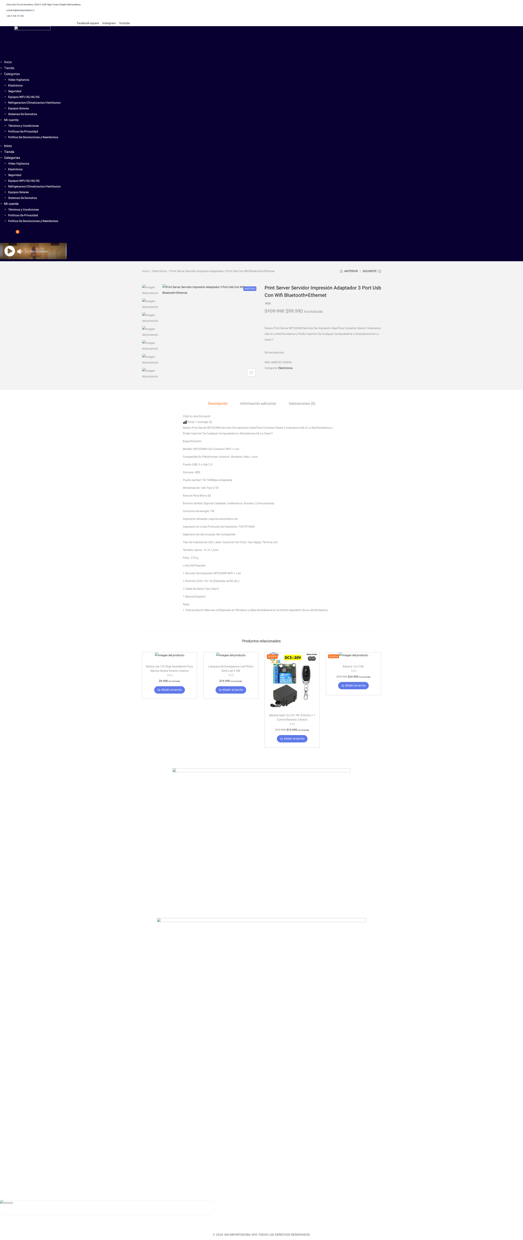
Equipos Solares (18, 108)
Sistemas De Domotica (22, 114)
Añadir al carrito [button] (171, 690)
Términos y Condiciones (23, 126)
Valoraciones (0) (302, 403)
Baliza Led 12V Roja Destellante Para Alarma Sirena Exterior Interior (169, 670)
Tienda (9, 68)
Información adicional (258, 403)
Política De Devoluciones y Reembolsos (33, 137)
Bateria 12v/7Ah (353, 668)
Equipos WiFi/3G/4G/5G (24, 97)
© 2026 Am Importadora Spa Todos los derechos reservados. (262, 1234)
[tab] (217, 404)
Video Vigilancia (18, 80)
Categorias (12, 74)
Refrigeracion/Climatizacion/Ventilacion (34, 103)
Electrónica (15, 85)
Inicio (8, 62)
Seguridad (14, 91)
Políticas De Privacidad (23, 131)
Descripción (217, 403)
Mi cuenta (11, 120)
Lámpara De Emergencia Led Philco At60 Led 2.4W (230, 670)
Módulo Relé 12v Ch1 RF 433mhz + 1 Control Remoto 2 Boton (292, 719)
